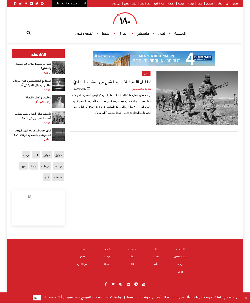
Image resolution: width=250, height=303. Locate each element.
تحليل (219, 3)
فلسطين (143, 33)
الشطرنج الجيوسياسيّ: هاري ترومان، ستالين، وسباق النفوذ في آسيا (31, 82)
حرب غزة (58, 166)
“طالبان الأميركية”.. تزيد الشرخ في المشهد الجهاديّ (112, 81)
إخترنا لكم (145, 3)
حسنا (36, 297)
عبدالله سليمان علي (141, 88)
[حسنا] (245, 297)
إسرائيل (58, 155)
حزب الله (45, 166)
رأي (227, 3)
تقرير (235, 3)
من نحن (116, 3)
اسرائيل (47, 155)
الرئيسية (180, 33)
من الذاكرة (159, 3)
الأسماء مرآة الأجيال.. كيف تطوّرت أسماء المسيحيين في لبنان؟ (33, 115)
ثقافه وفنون (84, 33)
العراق (123, 33)
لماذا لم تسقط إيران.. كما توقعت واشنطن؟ (33, 65)
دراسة (181, 3)
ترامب (26, 155)
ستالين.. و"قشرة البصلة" (37, 97)
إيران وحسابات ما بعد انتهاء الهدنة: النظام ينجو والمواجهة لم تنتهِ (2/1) (32, 132)
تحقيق (209, 3)
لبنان (162, 33)
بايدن (36, 155)
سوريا (106, 33)
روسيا (33, 166)
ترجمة (191, 3)
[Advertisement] (154, 174)
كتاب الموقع (130, 3)
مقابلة (171, 3)
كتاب (200, 3)
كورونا (180, 271)
